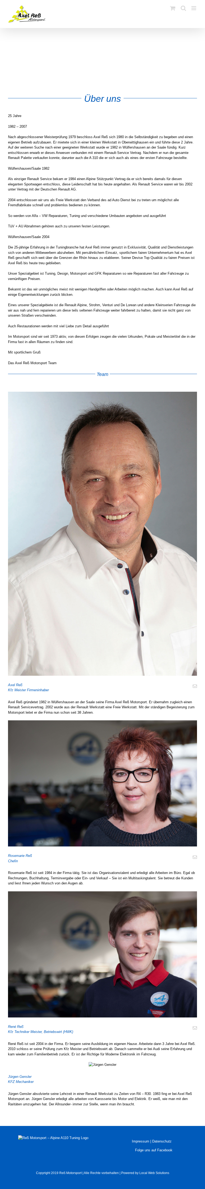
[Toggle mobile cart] (172, 8)
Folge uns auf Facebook (153, 1150)
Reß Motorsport (70, 1173)
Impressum (140, 1141)
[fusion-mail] (195, 686)
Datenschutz (162, 1141)
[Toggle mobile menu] (194, 8)
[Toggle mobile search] (183, 8)
